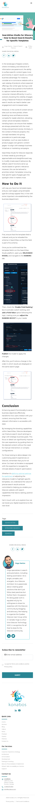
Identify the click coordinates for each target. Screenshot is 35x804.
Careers (4, 736)
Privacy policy (10, 801)
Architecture (5, 754)
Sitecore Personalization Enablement (13, 764)
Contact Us (5, 741)
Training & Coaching (7, 761)
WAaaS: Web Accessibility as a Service (13, 766)
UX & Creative (6, 756)
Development (6, 759)
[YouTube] (19, 710)
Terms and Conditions (22, 801)
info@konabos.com (10, 789)
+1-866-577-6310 (8, 786)
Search (8, 533)
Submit (17, 675)
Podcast (4, 734)
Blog (3, 727)
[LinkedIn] (15, 710)
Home (4, 722)
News (3, 731)
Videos (4, 729)
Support (4, 768)
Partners (4, 739)
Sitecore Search (12, 528)
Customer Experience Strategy (11, 752)
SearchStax (10, 523)
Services (4, 724)
